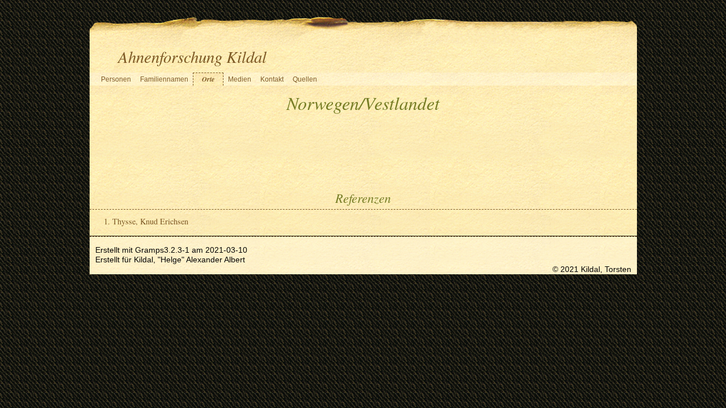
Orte (208, 79)
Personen (116, 79)
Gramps (149, 249)
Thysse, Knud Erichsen (150, 221)
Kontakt (272, 79)
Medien (239, 79)
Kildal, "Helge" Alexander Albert (189, 259)
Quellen (305, 79)
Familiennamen (164, 79)
